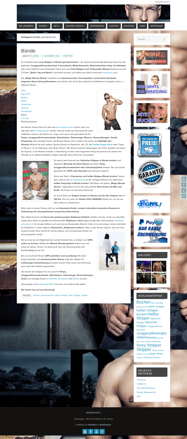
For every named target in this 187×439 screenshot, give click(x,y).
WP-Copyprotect (34, 437)
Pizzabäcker (26, 111)
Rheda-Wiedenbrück (146, 392)
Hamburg (141, 380)
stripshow (139, 357)
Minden (76, 278)
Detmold (53, 278)
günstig (159, 303)
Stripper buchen (142, 354)
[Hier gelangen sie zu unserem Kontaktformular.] (151, 93)
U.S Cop (25, 118)
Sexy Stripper (74, 295)
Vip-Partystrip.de (77, 180)
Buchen (36, 295)
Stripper (67, 56)
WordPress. (105, 425)
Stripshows (108, 72)
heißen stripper (156, 306)
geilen (153, 303)
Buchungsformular (64, 127)
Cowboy (24, 108)
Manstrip (150, 337)
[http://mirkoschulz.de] (183, 190)
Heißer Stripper (61, 295)
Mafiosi (24, 97)
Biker (23, 90)
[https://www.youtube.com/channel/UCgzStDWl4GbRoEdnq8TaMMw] (183, 179)
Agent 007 (26, 94)
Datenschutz (162, 2)
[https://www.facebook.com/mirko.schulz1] (183, 184)
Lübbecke (141, 384)
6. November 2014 (51, 56)
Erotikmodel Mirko (46, 284)
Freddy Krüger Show (102, 144)
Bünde (28, 50)
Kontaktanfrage (42, 130)
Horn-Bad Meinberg (146, 388)
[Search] (163, 39)
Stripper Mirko (155, 353)
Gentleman (26, 104)
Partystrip (156, 341)
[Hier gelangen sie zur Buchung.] (151, 122)
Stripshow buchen (152, 357)
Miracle (148, 341)
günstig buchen (47, 295)
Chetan (21, 437)
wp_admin (33, 56)
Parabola (92, 425)
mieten (143, 341)
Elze (139, 396)
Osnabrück (63, 278)
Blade (23, 101)
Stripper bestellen (158, 350)
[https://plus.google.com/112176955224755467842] (183, 196)
